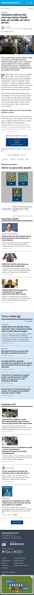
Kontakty (4, 558)
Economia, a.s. (12, 535)
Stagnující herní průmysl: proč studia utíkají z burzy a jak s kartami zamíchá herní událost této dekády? (16, 503)
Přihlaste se (23, 155)
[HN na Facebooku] (13, 544)
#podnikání (20, 159)
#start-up (5, 159)
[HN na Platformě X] (11, 544)
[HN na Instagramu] (16, 544)
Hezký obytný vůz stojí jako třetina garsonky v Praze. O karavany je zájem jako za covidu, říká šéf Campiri (17, 329)
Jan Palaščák (10, 468)
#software (12, 159)
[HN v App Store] (18, 551)
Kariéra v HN (5, 565)
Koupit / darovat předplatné (8, 572)
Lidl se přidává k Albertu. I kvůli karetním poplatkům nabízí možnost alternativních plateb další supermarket (17, 421)
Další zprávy (17, 522)
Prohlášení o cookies (18, 560)
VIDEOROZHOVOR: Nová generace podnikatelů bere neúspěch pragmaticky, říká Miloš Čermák (14, 292)
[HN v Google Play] (7, 551)
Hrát (11, 183)
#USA (27, 159)
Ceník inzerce (5, 567)
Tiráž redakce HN (6, 560)
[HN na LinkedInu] (18, 544)
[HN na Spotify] (20, 544)
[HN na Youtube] (23, 544)
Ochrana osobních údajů (20, 558)
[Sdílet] (29, 8)
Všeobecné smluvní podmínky (21, 565)
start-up (15, 316)
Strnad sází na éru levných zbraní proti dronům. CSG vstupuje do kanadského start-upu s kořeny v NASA (15, 391)
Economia (4, 563)
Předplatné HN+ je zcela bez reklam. (25, 216)
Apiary (29, 52)
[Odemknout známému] (32, 8)
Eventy (3, 574)
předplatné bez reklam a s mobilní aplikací (20, 149)
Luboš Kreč (8, 27)
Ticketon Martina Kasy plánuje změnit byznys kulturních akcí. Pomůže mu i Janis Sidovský (16, 238)
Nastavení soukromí (18, 563)
